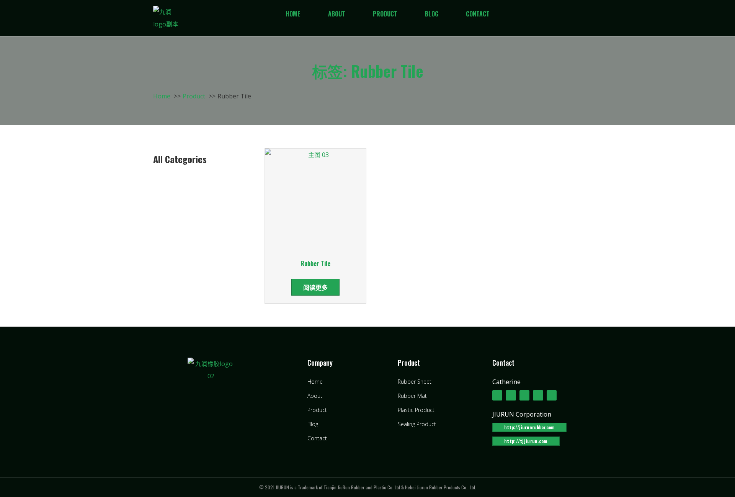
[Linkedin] (524, 395)
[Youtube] (538, 395)
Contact (478, 13)
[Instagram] (552, 395)
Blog (431, 13)
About (336, 13)
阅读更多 (315, 287)
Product (385, 13)
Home (293, 13)
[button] (529, 427)
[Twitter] (511, 395)
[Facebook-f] (497, 395)
